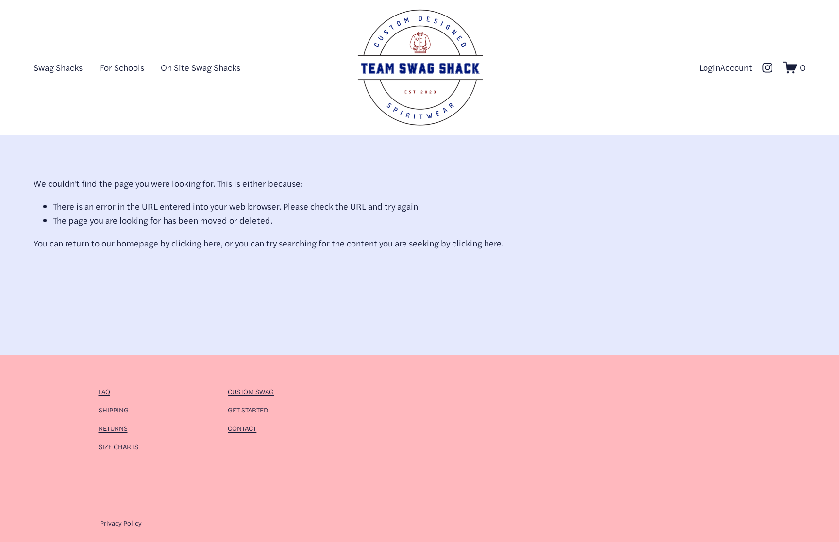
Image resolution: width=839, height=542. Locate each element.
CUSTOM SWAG (251, 391)
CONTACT (242, 428)
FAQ (104, 391)
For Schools (122, 67)
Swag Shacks (58, 67)
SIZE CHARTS (118, 446)
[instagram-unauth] (767, 68)
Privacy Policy (121, 522)
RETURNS (113, 428)
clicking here (196, 243)
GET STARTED (248, 409)
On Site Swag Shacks (200, 67)
